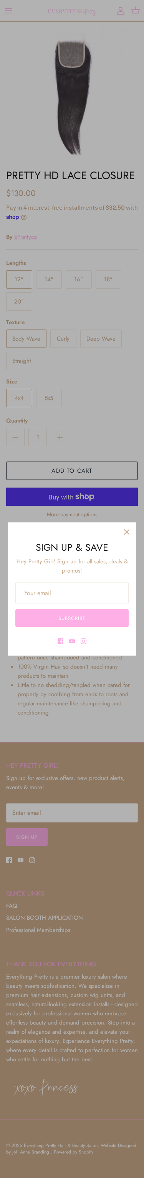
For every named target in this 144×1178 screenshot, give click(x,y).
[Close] (126, 532)
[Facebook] (60, 641)
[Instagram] (83, 641)
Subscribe (72, 618)
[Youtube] (72, 641)
